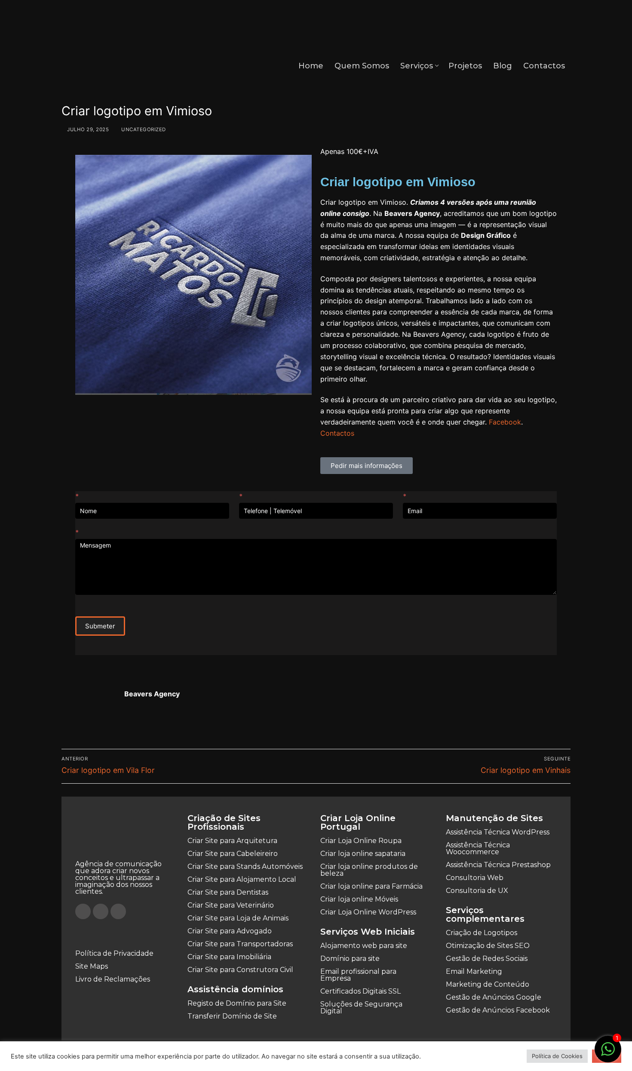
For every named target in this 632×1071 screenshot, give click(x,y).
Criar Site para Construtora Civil (240, 970)
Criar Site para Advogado (229, 931)
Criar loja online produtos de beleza (369, 869)
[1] (608, 1053)
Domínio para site (350, 958)
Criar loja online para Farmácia (371, 886)
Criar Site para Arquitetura (232, 841)
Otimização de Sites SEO (488, 946)
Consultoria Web (474, 878)
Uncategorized (143, 129)
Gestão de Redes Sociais (487, 958)
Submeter (100, 626)
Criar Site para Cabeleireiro (232, 853)
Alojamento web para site (363, 946)
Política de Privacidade (114, 953)
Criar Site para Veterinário (230, 905)
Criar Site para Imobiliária (229, 957)
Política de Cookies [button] (557, 1056)
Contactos (337, 433)
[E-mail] (78, 722)
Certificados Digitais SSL (360, 991)
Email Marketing (474, 971)
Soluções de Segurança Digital (361, 1007)
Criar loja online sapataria (362, 853)
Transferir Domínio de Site (232, 1016)
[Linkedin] (118, 911)
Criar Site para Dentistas (227, 892)
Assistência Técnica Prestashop (498, 865)
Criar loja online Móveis (359, 899)
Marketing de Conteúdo (487, 984)
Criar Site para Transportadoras (240, 944)
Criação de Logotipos (481, 933)
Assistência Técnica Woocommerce (478, 848)
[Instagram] (100, 911)
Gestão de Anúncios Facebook (498, 1010)
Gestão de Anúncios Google (493, 997)
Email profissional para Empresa (358, 974)
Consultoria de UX (477, 890)
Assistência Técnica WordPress (497, 832)
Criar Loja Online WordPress (368, 912)
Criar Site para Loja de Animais (237, 918)
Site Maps (91, 966)
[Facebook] (83, 911)
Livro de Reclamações (112, 979)
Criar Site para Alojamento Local (241, 879)
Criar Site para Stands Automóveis (245, 866)
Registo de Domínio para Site (236, 1003)
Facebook (505, 422)
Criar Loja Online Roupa (361, 841)
